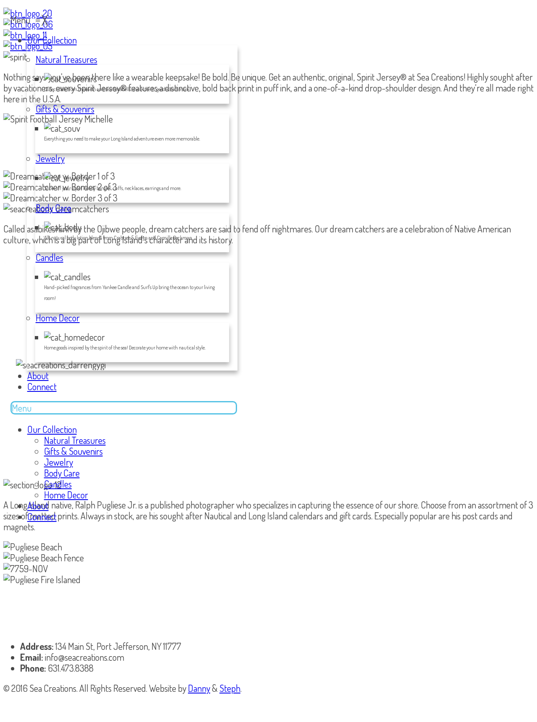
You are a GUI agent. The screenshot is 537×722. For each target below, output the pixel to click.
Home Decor (66, 494)
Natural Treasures (75, 440)
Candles (58, 484)
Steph (229, 688)
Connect (42, 516)
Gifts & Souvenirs (73, 451)
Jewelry (58, 462)
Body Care (62, 473)
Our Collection (52, 429)
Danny (199, 688)
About (38, 505)
